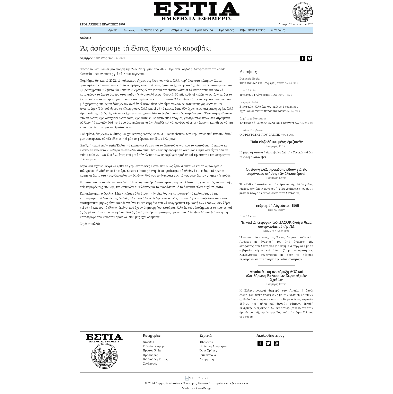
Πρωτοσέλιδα (204, 30)
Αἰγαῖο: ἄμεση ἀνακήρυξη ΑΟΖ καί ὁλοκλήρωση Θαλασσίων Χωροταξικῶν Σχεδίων (276, 276)
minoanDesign (202, 388)
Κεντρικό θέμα (179, 30)
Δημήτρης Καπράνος (93, 58)
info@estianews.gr (237, 383)
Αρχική (112, 30)
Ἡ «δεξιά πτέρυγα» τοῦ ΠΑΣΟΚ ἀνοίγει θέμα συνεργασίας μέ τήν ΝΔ (276, 224)
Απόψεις (129, 30)
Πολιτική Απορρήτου (213, 346)
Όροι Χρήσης (208, 350)
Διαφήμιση (207, 359)
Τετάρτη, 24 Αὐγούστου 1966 (258, 94)
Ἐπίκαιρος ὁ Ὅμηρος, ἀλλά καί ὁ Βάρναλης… (269, 122)
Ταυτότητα (206, 341)
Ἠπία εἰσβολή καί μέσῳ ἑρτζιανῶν (261, 82)
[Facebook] (302, 58)
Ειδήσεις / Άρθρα (152, 30)
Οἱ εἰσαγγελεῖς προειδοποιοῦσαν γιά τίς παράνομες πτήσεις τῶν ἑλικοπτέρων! (276, 171)
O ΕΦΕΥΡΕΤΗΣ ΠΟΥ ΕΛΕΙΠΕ (259, 134)
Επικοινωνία (208, 355)
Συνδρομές (278, 30)
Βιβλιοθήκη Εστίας (252, 30)
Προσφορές (226, 30)
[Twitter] (309, 58)
